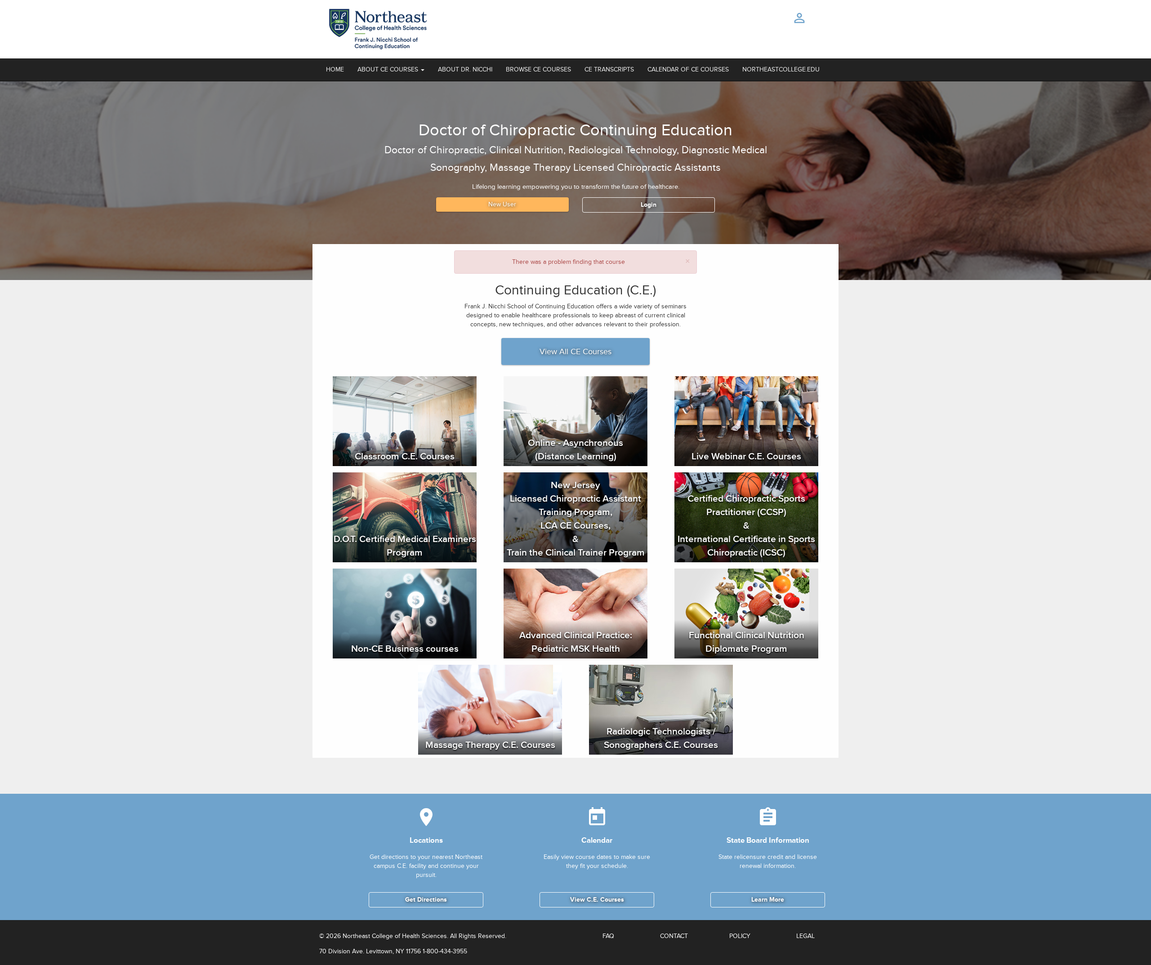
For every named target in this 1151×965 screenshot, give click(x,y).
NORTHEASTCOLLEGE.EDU (781, 69)
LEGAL (805, 936)
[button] (391, 69)
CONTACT (674, 936)
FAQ (608, 936)
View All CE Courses (575, 351)
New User (502, 204)
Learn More (767, 899)
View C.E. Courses (597, 899)
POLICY (739, 936)
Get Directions (426, 899)
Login (648, 205)
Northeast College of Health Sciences (395, 936)
